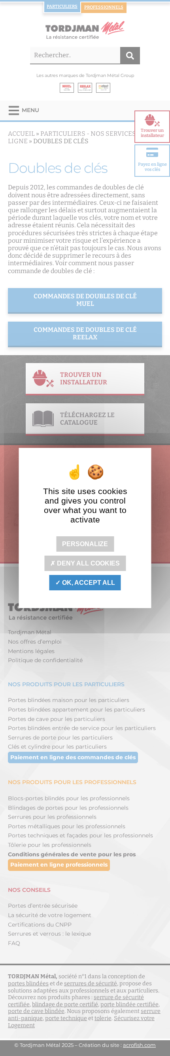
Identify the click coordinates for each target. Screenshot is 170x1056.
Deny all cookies (87, 563)
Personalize (85, 543)
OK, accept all (87, 582)
